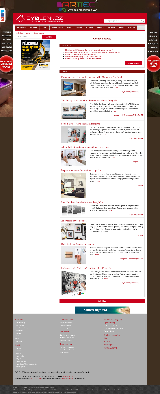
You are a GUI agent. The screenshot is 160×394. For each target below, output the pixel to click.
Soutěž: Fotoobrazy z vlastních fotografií (80, 123)
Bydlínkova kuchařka (112, 335)
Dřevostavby (19, 325)
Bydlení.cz (19, 33)
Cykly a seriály (109, 322)
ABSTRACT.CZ (110, 348)
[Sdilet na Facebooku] (2, 15)
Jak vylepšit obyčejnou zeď (74, 220)
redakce (140, 138)
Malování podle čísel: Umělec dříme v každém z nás (86, 268)
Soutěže (107, 341)
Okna (17, 338)
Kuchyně (18, 348)
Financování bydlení (67, 319)
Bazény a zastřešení (67, 347)
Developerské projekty (67, 335)
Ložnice (18, 353)
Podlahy (18, 333)
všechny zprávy (133, 63)
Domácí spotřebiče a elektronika (26, 364)
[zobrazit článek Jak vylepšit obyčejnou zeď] (73, 231)
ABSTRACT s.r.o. (36, 378)
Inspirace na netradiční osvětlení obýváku (81, 170)
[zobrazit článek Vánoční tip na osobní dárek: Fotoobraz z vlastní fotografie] (73, 111)
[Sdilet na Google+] (2, 19)
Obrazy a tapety (39, 33)
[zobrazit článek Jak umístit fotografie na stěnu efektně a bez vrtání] (73, 157)
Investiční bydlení (66, 322)
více (116, 87)
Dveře (17, 336)
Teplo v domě (109, 331)
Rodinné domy (20, 322)
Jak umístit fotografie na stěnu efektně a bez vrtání (85, 147)
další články (102, 301)
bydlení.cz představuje (130, 91)
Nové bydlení (64, 331)
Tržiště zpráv (68, 46)
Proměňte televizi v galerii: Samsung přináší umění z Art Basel (91, 77)
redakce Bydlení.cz (135, 258)
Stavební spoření (66, 328)
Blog (106, 338)
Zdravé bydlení (20, 366)
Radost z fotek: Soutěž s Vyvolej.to (78, 243)
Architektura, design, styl (113, 319)
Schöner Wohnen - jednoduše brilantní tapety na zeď (83, 59)
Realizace (18, 341)
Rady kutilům (64, 352)
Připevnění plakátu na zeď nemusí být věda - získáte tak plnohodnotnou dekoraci (92, 52)
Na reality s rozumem (67, 337)
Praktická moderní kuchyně (113, 328)
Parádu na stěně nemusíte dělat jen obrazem (80, 54)
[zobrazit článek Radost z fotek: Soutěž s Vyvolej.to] (73, 255)
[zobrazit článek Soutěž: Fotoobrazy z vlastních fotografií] (73, 134)
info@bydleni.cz (68, 376)
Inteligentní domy (66, 340)
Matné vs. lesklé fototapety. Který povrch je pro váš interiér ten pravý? (89, 50)
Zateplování (19, 330)
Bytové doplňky (20, 361)
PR (142, 91)
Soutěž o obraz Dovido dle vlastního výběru (82, 202)
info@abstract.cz (67, 378)
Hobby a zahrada (66, 344)
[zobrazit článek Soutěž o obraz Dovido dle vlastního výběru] (73, 210)
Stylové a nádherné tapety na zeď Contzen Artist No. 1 (83, 56)
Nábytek (18, 359)
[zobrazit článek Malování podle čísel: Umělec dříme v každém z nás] (73, 282)
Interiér (28, 33)
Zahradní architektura (67, 350)
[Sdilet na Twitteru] (2, 11)
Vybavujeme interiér (111, 326)
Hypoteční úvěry (65, 325)
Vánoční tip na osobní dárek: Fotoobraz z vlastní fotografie (89, 100)
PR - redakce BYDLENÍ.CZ (132, 115)
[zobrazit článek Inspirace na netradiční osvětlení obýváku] (73, 185)
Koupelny (18, 351)
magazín (117, 115)
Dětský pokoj (19, 356)
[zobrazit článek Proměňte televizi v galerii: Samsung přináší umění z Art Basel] (73, 87)
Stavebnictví (19, 319)
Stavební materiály (21, 328)
